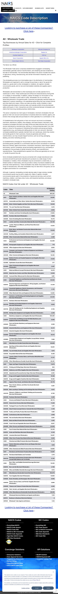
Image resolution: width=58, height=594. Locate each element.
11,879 (53, 364)
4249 (5, 473)
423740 (5, 312)
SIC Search (16, 8)
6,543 (53, 370)
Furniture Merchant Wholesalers (18, 216)
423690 (5, 293)
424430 (5, 409)
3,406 (53, 237)
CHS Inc (44, 55)
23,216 (53, 429)
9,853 (53, 304)
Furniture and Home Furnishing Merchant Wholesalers (24, 213)
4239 (5, 343)
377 (53, 262)
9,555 (53, 324)
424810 (5, 467)
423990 (5, 361)
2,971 (53, 234)
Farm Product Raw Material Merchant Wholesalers (23, 429)
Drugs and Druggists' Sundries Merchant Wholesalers (24, 376)
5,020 (53, 438)
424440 (5, 411)
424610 (5, 445)
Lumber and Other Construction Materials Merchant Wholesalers (27, 222)
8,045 (53, 201)
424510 (5, 432)
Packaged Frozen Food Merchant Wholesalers (22, 406)
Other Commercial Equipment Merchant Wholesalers (24, 255)
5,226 (53, 397)
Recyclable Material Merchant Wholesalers (21, 353)
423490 (5, 266)
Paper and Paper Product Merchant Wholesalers (22, 364)
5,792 (53, 309)
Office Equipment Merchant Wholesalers (20, 247)
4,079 (53, 489)
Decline (48, 588)
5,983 (53, 247)
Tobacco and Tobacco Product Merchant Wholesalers (24, 486)
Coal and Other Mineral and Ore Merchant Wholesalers (24, 276)
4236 (5, 280)
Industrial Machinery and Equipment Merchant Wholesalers (25, 328)
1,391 (53, 406)
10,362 (53, 463)
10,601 (53, 347)
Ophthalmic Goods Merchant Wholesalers (20, 262)
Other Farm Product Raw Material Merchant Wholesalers (25, 438)
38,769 (52, 222)
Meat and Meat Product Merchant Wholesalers (22, 420)
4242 (4, 376)
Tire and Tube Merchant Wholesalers (19, 207)
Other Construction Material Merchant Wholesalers (23, 237)
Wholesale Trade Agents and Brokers (19, 501)
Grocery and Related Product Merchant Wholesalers (23, 400)
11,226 (53, 403)
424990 (5, 492)
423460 (5, 262)
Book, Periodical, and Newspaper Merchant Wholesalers (24, 478)
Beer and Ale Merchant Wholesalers (19, 467)
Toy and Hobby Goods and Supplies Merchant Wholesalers (25, 350)
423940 (5, 357)
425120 (5, 501)
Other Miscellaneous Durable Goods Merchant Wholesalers (25, 361)
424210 (5, 379)
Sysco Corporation (18, 58)
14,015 (53, 270)
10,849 (53, 230)
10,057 (53, 435)
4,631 (53, 389)
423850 (5, 334)
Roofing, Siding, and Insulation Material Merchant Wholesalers (26, 234)
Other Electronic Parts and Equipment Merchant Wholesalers (26, 293)
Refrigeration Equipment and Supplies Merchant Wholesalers (26, 312)
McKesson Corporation (18, 49)
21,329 (53, 284)
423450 (5, 258)
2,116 (53, 454)
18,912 (53, 334)
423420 (5, 247)
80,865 (52, 343)
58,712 (53, 400)
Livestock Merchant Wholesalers (18, 435)
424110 (5, 367)
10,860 (53, 448)
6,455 (53, 353)
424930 (5, 482)
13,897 (53, 451)
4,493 (53, 373)
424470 (5, 420)
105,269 (52, 316)
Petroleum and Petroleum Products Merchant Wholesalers (25, 451)
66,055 (52, 492)
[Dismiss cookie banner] (53, 572)
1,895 (53, 445)
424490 (5, 426)
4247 (4, 451)
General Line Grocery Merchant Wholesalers (21, 403)
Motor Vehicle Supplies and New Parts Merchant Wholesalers (26, 204)
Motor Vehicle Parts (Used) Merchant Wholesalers (23, 210)
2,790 (53, 467)
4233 (5, 222)
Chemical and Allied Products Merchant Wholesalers (23, 441)
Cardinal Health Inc (18, 55)
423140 (5, 210)
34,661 (53, 197)
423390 (5, 237)
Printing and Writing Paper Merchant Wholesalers (23, 367)
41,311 (53, 328)
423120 (5, 204)
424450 (5, 414)
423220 (5, 219)
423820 (5, 324)
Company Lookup (7, 10)
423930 (5, 353)
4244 (5, 400)
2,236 (53, 312)
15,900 (53, 476)
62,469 (52, 241)
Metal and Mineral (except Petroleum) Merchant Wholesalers (26, 270)
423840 (5, 331)
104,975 (52, 473)
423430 (5, 251)
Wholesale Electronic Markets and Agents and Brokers (24, 495)
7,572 (53, 470)
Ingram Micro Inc (44, 58)
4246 (5, 441)
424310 (5, 385)
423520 (5, 276)
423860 (5, 339)
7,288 (53, 339)
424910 (5, 476)
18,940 (53, 204)
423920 (5, 350)
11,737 (53, 357)
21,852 (53, 258)
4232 (4, 213)
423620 (5, 289)
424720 (5, 458)
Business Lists (39, 8)
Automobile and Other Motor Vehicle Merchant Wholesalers (26, 201)
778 (53, 244)
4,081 (53, 385)
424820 (5, 470)
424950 (5, 489)
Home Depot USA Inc (18, 61)
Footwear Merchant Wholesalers (18, 397)
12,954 (53, 273)
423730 (5, 309)
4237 (4, 297)
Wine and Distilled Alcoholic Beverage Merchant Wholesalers (26, 470)
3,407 (53, 266)
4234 (5, 241)
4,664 (53, 210)
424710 (5, 454)
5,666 (53, 482)
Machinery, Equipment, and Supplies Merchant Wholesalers (25, 316)
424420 (5, 406)
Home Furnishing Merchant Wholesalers (20, 219)
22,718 (53, 382)
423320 (5, 230)
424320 (5, 389)
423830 (5, 328)
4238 (5, 316)
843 (53, 367)
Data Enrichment (28, 8)
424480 (5, 423)
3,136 (53, 409)
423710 (5, 300)
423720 (5, 304)
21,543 (53, 225)
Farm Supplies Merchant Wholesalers (19, 476)
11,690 (53, 251)
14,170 (53, 219)
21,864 (53, 213)
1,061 (53, 276)
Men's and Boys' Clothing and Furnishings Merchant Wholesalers (27, 389)
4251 (4, 495)
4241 (4, 364)
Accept (37, 588)
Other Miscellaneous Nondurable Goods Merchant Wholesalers (26, 492)
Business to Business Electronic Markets (20, 498)
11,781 (53, 458)
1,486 (53, 411)
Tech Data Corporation (44, 61)
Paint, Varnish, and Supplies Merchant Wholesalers (23, 489)
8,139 (53, 432)
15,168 (53, 376)
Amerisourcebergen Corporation (18, 52)
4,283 (53, 486)
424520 (5, 435)
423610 (5, 284)
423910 (5, 347)
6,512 (53, 300)
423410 (5, 244)
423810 (5, 319)
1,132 (53, 495)
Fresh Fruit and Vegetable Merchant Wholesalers (22, 423)
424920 (5, 478)
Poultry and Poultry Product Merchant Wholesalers (23, 411)
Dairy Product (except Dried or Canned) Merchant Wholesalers (26, 409)
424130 (5, 373)
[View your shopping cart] (55, 10)
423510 (5, 273)
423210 (5, 216)
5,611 (53, 350)
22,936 (52, 426)
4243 (5, 382)
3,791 (53, 289)
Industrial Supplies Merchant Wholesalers (20, 331)
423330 (5, 234)
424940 (5, 486)
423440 (5, 255)
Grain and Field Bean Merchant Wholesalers (21, 432)
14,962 (53, 293)
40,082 (52, 280)
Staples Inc (44, 52)
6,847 (53, 423)
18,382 (53, 255)
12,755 (53, 441)
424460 (5, 417)
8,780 (53, 393)
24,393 (52, 297)
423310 (5, 225)
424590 (5, 438)
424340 (5, 397)
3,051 (53, 420)
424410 (5, 403)
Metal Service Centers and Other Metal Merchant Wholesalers (26, 273)
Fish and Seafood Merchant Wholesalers (20, 417)
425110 (5, 498)
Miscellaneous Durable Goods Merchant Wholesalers (24, 343)
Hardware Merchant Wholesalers (18, 300)
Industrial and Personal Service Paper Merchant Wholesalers (26, 373)
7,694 (53, 216)
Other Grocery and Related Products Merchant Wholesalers (25, 426)
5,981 (53, 417)
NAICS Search (6, 8)
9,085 (53, 319)
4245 (4, 429)
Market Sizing (50, 8)
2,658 (53, 414)
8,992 (53, 478)
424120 (5, 370)
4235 (4, 270)
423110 (5, 201)
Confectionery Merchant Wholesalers (19, 414)
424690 (5, 448)
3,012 (53, 207)
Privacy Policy (36, 580)
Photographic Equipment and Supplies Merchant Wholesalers (26, 244)
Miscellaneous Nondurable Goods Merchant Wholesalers (25, 473)
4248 (5, 463)
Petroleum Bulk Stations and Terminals (20, 454)
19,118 (53, 331)
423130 (5, 207)
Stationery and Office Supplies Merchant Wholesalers (24, 370)
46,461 (53, 361)
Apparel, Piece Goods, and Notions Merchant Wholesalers (25, 382)
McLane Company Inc (44, 49)
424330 (5, 393)
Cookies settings (26, 588)
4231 (4, 197)
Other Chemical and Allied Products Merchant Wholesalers (25, 448)
